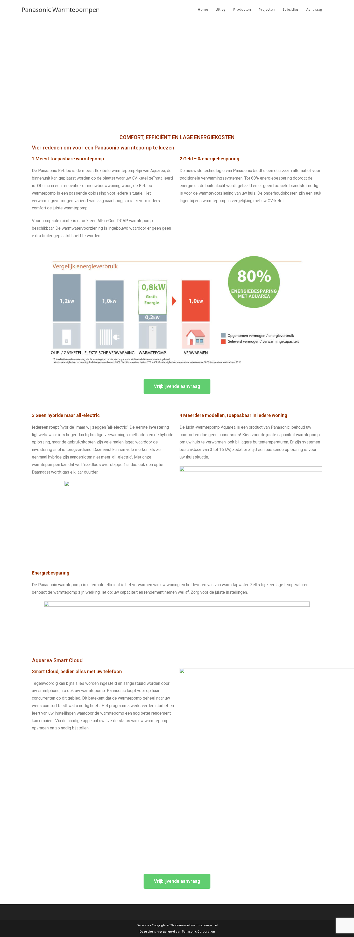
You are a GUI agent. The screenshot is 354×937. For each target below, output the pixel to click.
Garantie (143, 925)
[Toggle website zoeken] (331, 9)
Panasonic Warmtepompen (61, 9)
